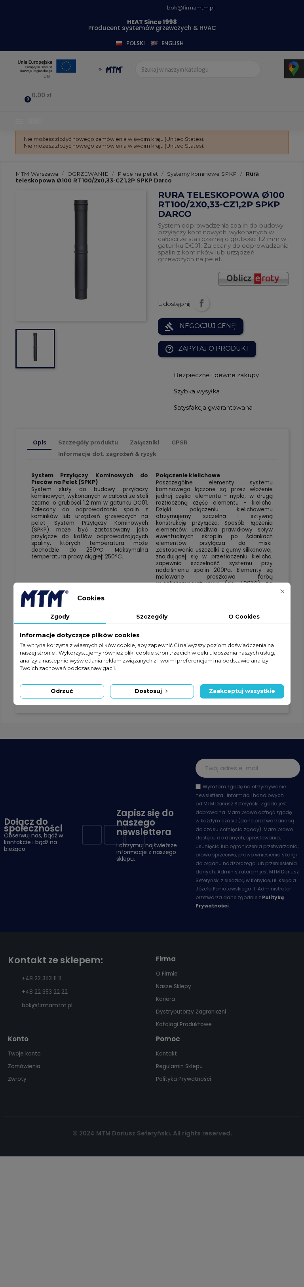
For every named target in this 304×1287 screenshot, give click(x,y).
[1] (289, 768)
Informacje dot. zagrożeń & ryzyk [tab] (107, 454)
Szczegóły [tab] (151, 616)
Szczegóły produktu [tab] (88, 442)
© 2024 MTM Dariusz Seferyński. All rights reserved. (152, 1133)
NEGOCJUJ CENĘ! (201, 326)
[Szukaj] (251, 69)
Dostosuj (149, 691)
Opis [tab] (39, 442)
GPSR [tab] (179, 442)
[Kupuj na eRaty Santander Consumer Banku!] (253, 278)
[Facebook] (92, 835)
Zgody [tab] (59, 616)
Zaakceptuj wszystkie (242, 691)
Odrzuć (62, 691)
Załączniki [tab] (144, 442)
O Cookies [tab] (244, 616)
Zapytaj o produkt (207, 349)
